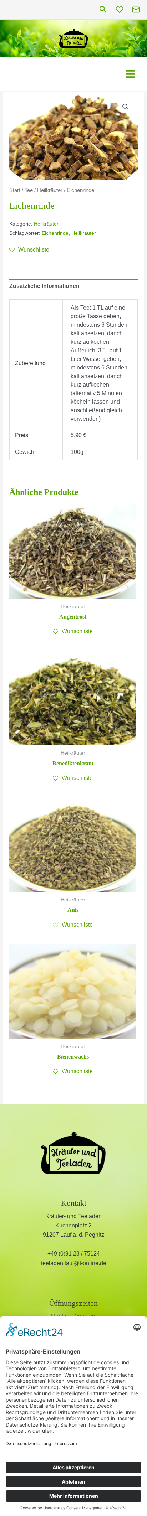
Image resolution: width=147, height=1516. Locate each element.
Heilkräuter (49, 190)
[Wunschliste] (119, 10)
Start (14, 190)
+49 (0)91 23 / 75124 (73, 1254)
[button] (103, 9)
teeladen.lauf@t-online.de (73, 1263)
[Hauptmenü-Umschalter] (130, 73)
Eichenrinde (55, 233)
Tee (29, 190)
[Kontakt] (136, 10)
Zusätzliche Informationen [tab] (44, 286)
